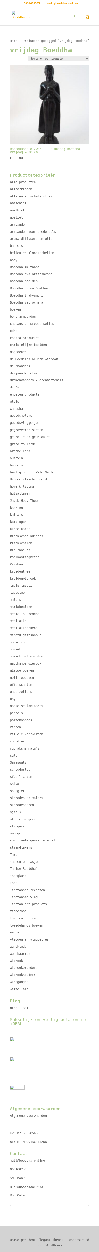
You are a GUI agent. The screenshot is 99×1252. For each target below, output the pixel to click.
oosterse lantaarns (26, 706)
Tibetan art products (28, 904)
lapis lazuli (21, 585)
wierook (16, 961)
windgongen (19, 982)
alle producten (23, 182)
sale (13, 755)
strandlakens (21, 847)
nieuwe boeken (22, 670)
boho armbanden (23, 316)
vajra (14, 932)
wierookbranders (24, 968)
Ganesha (16, 409)
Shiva (14, 784)
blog (13, 1008)
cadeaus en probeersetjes (32, 323)
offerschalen (21, 685)
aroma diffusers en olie (31, 238)
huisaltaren (20, 493)
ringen (15, 727)
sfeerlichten (21, 777)
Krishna (16, 564)
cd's (13, 331)
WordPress (54, 1245)
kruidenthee (20, 571)
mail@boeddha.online (27, 1160)
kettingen (18, 522)
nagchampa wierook (25, 663)
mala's (15, 600)
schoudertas (20, 769)
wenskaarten (20, 953)
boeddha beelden (24, 281)
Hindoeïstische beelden (30, 479)
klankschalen (21, 543)
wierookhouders (23, 975)
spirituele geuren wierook (33, 840)
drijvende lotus (24, 373)
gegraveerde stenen (26, 430)
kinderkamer (20, 529)
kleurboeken (20, 550)
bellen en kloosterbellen (32, 253)
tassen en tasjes (24, 862)
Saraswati (18, 762)
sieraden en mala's (26, 798)
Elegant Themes (50, 1240)
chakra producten (24, 338)
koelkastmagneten (24, 557)
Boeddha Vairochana (26, 302)
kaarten (16, 508)
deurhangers (20, 366)
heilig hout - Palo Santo (32, 472)
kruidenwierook (23, 578)
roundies (17, 741)
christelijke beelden (28, 345)
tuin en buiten (23, 918)
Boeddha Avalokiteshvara (31, 274)
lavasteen (18, 592)
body (13, 260)
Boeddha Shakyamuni (26, 295)
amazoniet (18, 203)
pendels (16, 713)
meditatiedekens (24, 628)
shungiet (17, 791)
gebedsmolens (21, 415)
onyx (13, 699)
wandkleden (19, 946)
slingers (17, 826)
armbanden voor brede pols (33, 232)
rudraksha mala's (24, 748)
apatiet (16, 217)
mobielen (17, 642)
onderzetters (21, 691)
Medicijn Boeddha (24, 614)
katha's (16, 514)
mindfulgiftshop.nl (26, 635)
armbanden (18, 224)
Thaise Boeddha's (24, 868)
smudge (15, 833)
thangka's (18, 876)
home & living (22, 486)
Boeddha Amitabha (24, 267)
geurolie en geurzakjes (30, 437)
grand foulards (23, 444)
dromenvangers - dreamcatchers (36, 380)
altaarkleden (21, 189)
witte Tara (19, 989)
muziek (15, 649)
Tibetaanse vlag (24, 897)
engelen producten (25, 394)
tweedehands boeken (26, 925)
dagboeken (18, 352)
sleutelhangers (23, 819)
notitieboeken (22, 677)
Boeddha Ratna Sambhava (30, 288)
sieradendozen (22, 805)
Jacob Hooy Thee (24, 500)
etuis (14, 401)
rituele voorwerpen (26, 734)
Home (13, 41)
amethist (17, 210)
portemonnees (21, 720)
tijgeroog (18, 911)
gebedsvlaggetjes (24, 423)
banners (16, 246)
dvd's (14, 387)
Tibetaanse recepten (27, 890)
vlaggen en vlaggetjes (29, 939)
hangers (16, 465)
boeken (15, 309)
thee (13, 883)
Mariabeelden (21, 607)
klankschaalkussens (26, 536)
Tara (13, 854)
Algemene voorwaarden (28, 1116)
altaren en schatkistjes (31, 196)
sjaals (15, 812)
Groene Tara (20, 451)
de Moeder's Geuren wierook (34, 359)
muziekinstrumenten (26, 656)
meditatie (18, 621)
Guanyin (16, 458)
